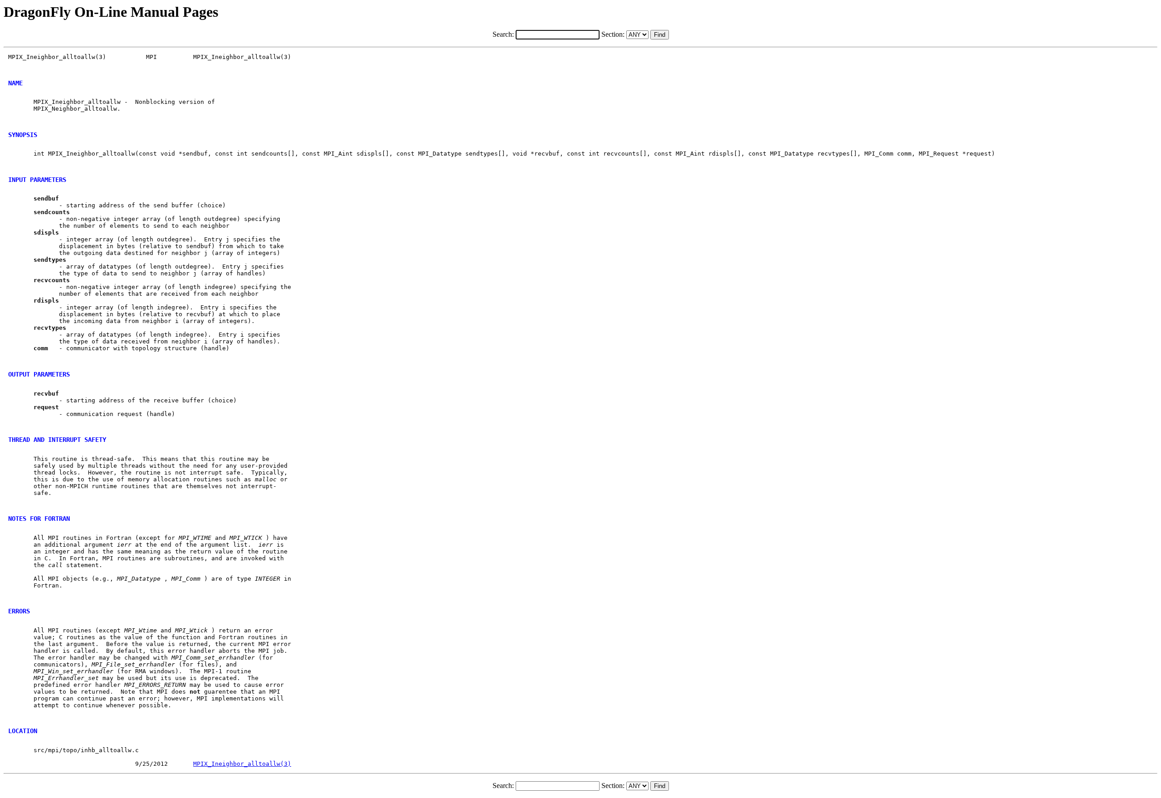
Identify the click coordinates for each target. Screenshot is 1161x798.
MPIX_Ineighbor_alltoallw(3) (242, 763)
